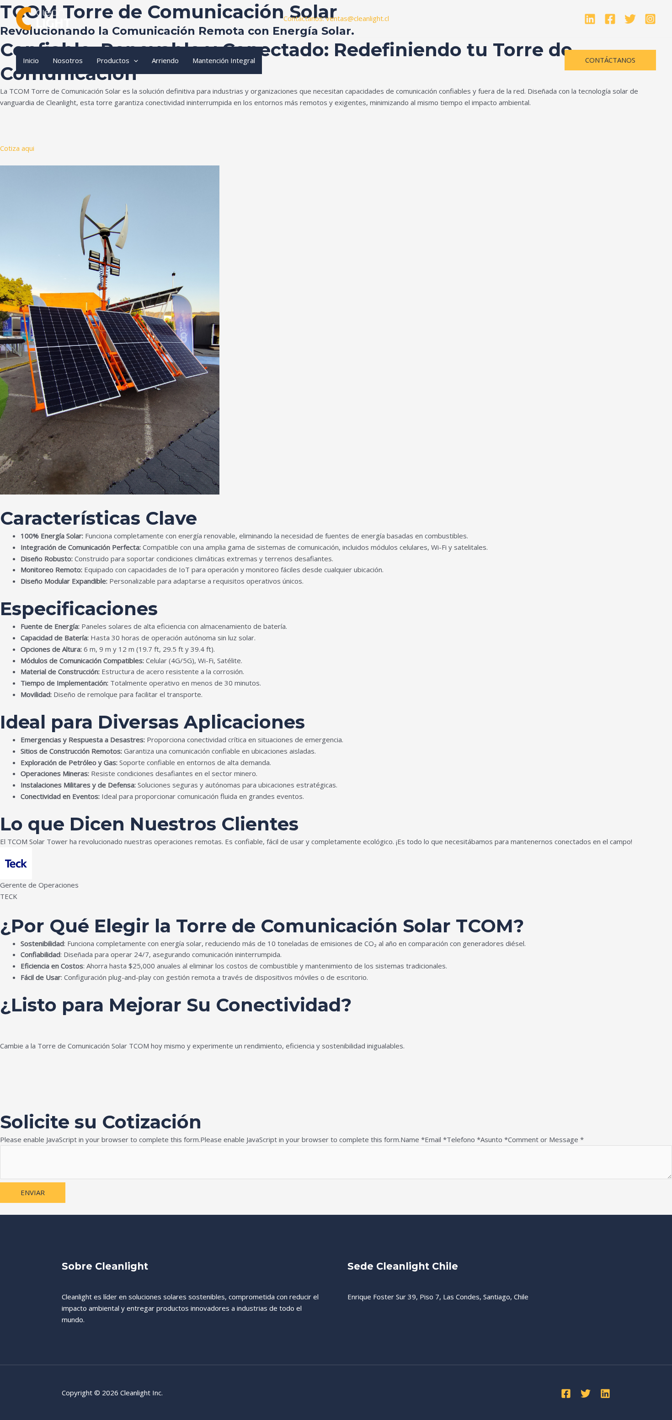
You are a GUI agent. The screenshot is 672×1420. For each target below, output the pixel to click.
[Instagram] (650, 19)
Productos (112, 60)
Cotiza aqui (17, 148)
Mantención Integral (223, 60)
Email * (436, 1139)
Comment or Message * (546, 1139)
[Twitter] (630, 19)
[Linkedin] (590, 19)
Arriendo (165, 60)
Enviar (33, 1192)
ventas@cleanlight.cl (357, 18)
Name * (412, 1139)
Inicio (31, 60)
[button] (133, 60)
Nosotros (68, 60)
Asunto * (494, 1139)
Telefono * (463, 1139)
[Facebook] (610, 19)
